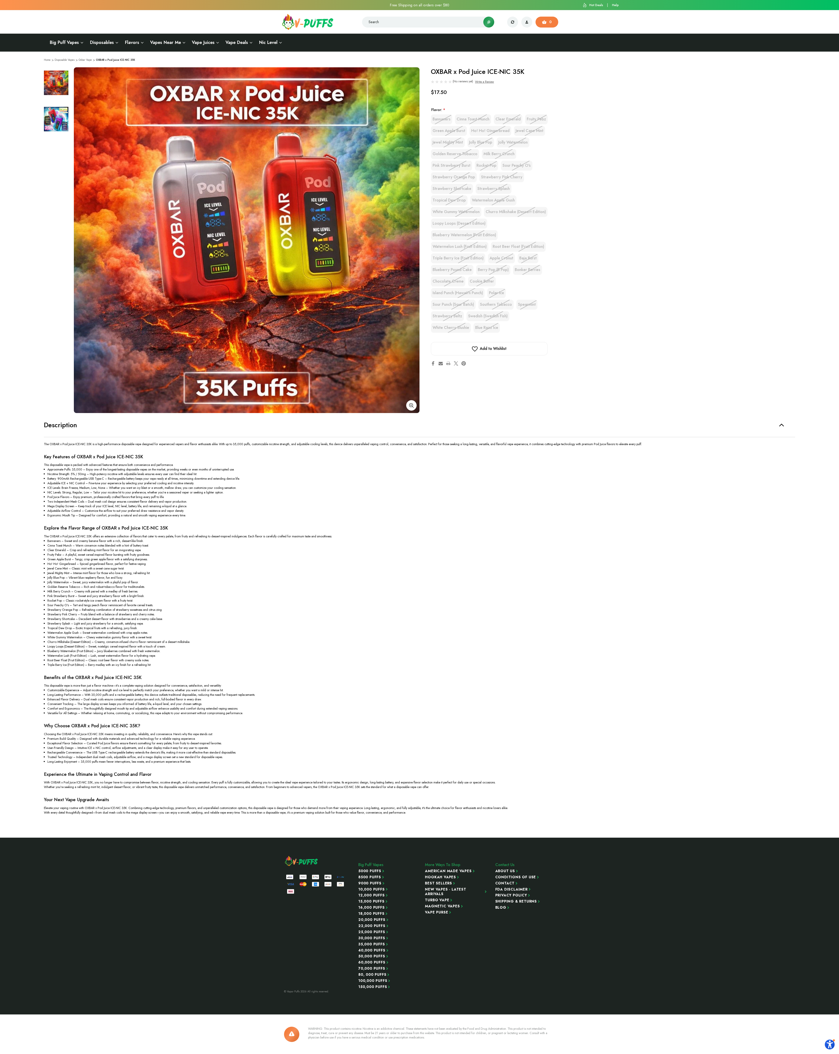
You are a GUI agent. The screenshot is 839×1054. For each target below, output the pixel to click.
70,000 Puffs (371, 968)
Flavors (132, 42)
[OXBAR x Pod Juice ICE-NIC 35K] (247, 240)
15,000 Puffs (371, 901)
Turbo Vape (437, 900)
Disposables (102, 42)
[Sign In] (526, 22)
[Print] (448, 363)
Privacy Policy (511, 895)
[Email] (441, 363)
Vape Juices (203, 42)
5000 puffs (369, 871)
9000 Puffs (369, 883)
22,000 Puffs (371, 926)
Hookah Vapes (440, 877)
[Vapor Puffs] (301, 861)
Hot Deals (596, 5)
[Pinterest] (463, 363)
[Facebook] (433, 363)
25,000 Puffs (371, 932)
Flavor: (438, 109)
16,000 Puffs (371, 907)
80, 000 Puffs (372, 974)
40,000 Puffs (371, 950)
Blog (500, 907)
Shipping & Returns (516, 901)
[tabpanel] (56, 82)
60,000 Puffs (371, 962)
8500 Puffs (369, 877)
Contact (505, 883)
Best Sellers (438, 883)
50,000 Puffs (371, 956)
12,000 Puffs (371, 895)
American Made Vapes (448, 871)
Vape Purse (436, 912)
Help (615, 5)
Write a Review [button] (484, 82)
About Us (505, 871)
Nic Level (268, 42)
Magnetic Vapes (442, 906)
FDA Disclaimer (511, 889)
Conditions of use (515, 877)
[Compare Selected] (512, 22)
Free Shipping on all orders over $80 (419, 5)
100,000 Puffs (372, 980)
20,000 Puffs (371, 919)
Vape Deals (236, 42)
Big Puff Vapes (64, 42)
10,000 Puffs (371, 889)
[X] (456, 363)
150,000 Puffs (372, 987)
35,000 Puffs (371, 944)
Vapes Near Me (165, 42)
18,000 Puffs (371, 913)
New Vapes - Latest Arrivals (445, 892)
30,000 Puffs (371, 938)
